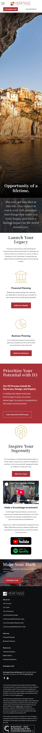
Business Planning (21, 335)
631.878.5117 (31, 9)
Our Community (8, 611)
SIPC (21, 707)
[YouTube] (7, 678)
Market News (7, 655)
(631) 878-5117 (28, 674)
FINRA (18, 707)
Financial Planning (21, 288)
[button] (10, 9)
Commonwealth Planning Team (13, 623)
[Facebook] (4, 678)
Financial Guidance (9, 652)
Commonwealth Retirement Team (14, 627)
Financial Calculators (10, 659)
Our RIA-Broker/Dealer (10, 615)
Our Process (7, 603)
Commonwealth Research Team (13, 619)
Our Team (6, 607)
